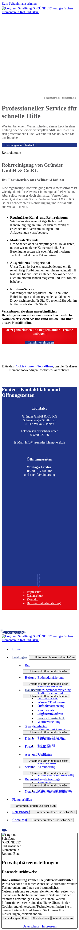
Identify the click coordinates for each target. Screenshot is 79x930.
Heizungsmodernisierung (54, 690)
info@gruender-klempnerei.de (45, 442)
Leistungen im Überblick (20, 145)
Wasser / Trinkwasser (51, 702)
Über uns (18, 820)
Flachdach (44, 746)
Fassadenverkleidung (51, 738)
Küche (29, 738)
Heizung (30, 677)
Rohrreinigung (11, 152)
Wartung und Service (51, 730)
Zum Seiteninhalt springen (19, 3)
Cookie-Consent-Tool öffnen (34, 366)
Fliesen (29, 746)
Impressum (34, 592)
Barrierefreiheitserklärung (44, 603)
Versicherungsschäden (52, 791)
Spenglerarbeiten (36, 726)
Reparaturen (33, 779)
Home (16, 649)
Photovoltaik (45, 710)
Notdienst (31, 791)
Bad (27, 665)
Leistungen (19, 657)
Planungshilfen (22, 799)
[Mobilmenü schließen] (74, 3)
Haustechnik (33, 690)
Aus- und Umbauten (38, 754)
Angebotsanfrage (48, 779)
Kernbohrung (46, 767)
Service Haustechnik (51, 718)
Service (30, 767)
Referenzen (19, 812)
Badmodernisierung (50, 677)
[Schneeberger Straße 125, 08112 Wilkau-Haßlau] (39, 583)
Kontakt (32, 599)
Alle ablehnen (40, 918)
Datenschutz (35, 595)
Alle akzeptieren (63, 918)
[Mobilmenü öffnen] (39, 14)
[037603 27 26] (39, 576)
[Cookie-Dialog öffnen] (4, 830)
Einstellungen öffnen (15, 918)
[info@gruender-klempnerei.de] (39, 580)
